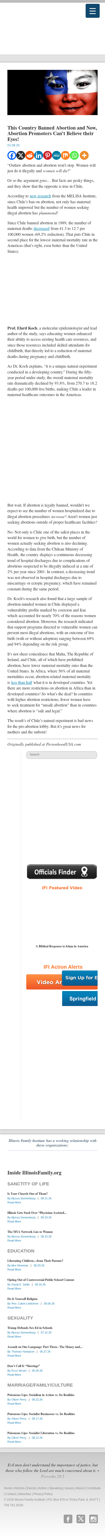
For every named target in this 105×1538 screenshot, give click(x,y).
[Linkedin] (38, 155)
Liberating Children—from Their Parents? (35, 1261)
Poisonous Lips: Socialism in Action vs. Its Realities (40, 1395)
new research (40, 195)
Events (31, 1488)
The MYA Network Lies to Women (30, 1232)
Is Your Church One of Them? (27, 1193)
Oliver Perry (19, 1399)
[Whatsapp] (74, 155)
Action (42, 1488)
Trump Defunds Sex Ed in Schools (29, 1328)
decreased (41, 228)
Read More (14, 1202)
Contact (10, 1494)
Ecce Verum (19, 1370)
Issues (69, 1488)
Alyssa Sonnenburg (23, 1198)
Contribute (93, 1488)
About (80, 1488)
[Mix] (65, 155)
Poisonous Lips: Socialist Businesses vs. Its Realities (41, 1414)
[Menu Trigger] (93, 11)
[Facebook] (11, 155)
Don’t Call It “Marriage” (23, 1366)
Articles (19, 1488)
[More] (84, 155)
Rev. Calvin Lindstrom (25, 1303)
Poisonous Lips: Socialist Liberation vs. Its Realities (41, 1433)
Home (8, 1488)
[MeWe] (56, 155)
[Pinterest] (47, 155)
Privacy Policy (43, 1494)
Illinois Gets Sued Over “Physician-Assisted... (37, 1213)
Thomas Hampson (23, 1351)
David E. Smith (20, 1284)
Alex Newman (20, 1265)
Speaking (55, 1488)
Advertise (24, 1494)
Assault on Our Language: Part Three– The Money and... (44, 1347)
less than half (21, 682)
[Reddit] (29, 155)
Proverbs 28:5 (52, 1476)
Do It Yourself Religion (22, 1299)
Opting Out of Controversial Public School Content (40, 1280)
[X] (20, 155)
